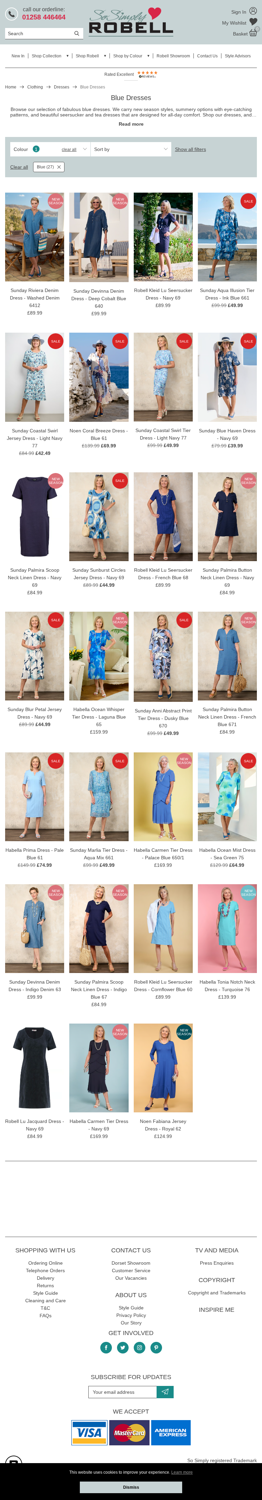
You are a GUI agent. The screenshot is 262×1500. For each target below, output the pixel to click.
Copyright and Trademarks (217, 1292)
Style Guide (45, 1293)
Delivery (45, 1278)
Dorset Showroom (131, 1263)
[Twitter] (123, 1347)
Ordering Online (45, 1263)
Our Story (131, 1322)
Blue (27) (45, 167)
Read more (131, 124)
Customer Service (131, 1270)
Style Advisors (238, 56)
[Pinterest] (156, 1347)
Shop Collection (46, 56)
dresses (232, 114)
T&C (45, 1308)
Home (10, 87)
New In (18, 56)
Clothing (35, 87)
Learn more (182, 1472)
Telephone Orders (45, 1270)
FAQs (46, 1315)
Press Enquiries (217, 1263)
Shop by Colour (127, 56)
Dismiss (131, 1487)
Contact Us (207, 56)
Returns (45, 1285)
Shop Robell (87, 56)
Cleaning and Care (45, 1300)
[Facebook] (106, 1347)
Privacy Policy (131, 1315)
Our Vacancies (131, 1278)
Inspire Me (216, 1309)
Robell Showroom (173, 56)
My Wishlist (235, 23)
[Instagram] (139, 1347)
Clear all (69, 149)
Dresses (61, 87)
